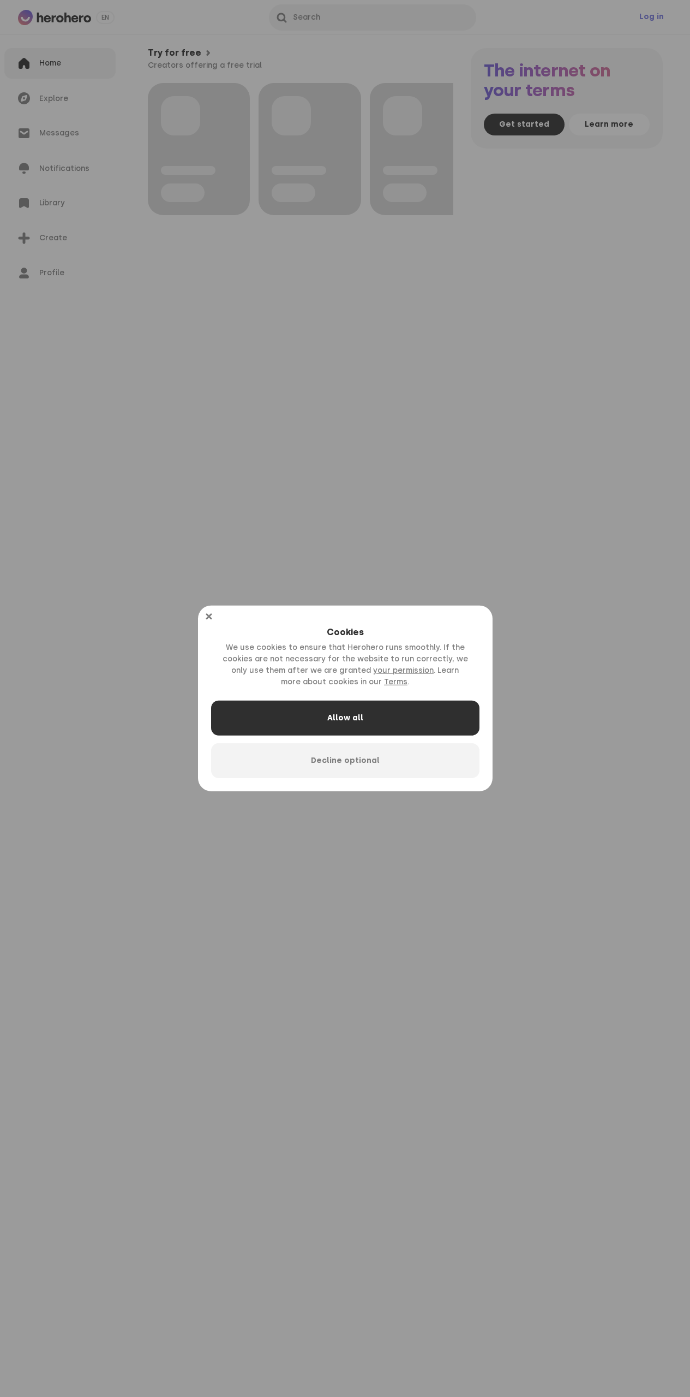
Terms (395, 681)
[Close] (209, 617)
